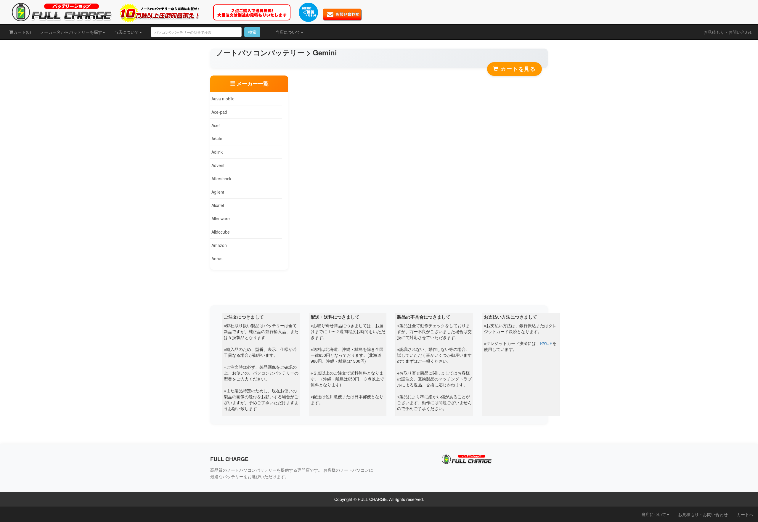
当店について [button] (126, 32)
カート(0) (22, 32)
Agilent (217, 192)
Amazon (218, 245)
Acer (215, 125)
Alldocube (220, 232)
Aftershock (220, 179)
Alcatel (217, 205)
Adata (216, 139)
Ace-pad (218, 112)
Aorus (216, 258)
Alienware (220, 218)
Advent (217, 165)
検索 (252, 32)
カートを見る (517, 69)
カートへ (745, 514)
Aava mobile (222, 99)
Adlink (216, 152)
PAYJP (546, 343)
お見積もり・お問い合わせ (728, 32)
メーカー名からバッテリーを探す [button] (71, 32)
